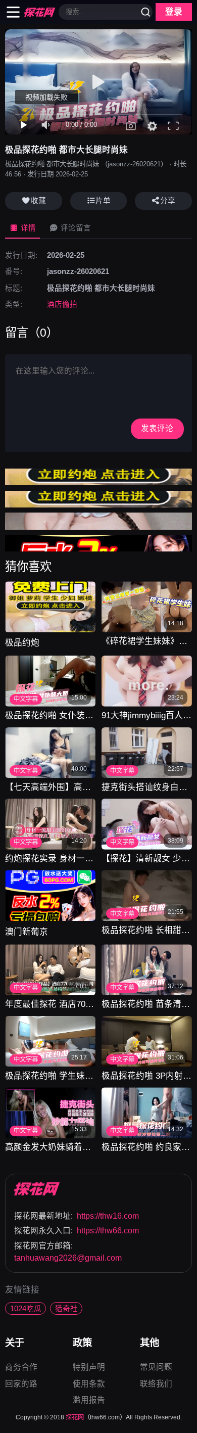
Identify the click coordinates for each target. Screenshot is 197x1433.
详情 (27, 228)
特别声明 (89, 1368)
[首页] (37, 1188)
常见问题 (156, 1368)
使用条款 (89, 1384)
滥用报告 (89, 1400)
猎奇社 (66, 1309)
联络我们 (156, 1383)
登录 (173, 12)
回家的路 (21, 1383)
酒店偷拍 (62, 304)
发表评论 (157, 428)
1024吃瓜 (25, 1309)
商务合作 (21, 1368)
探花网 (75, 1417)
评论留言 (75, 228)
